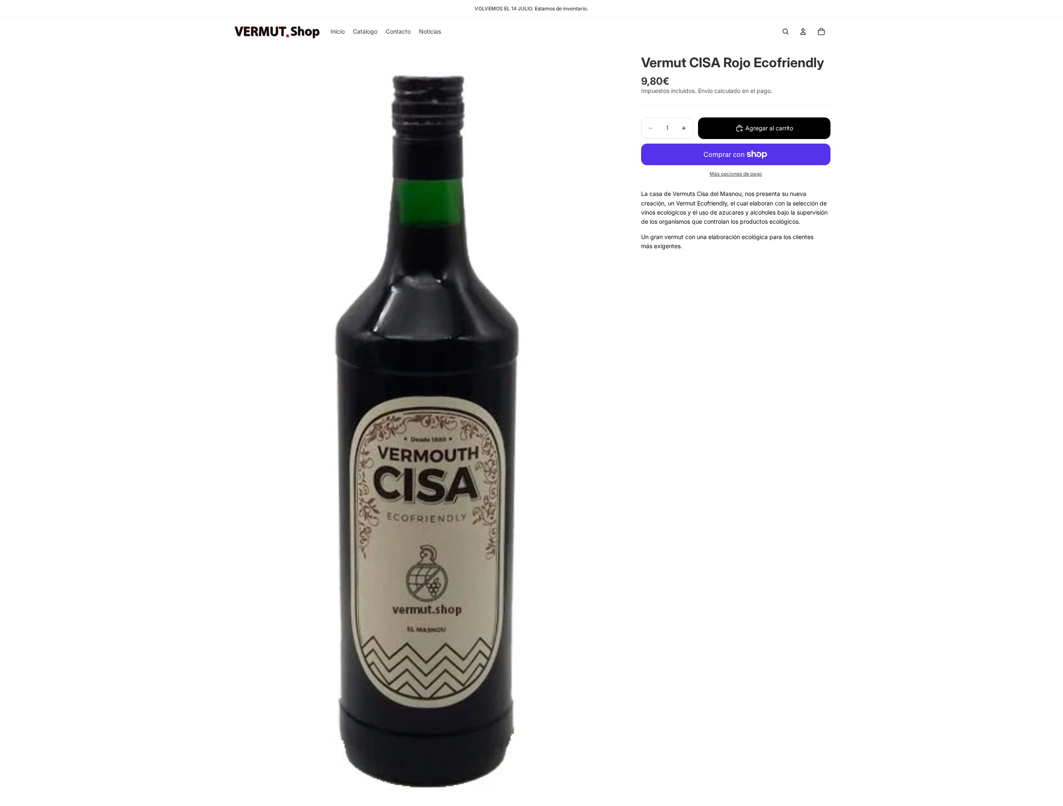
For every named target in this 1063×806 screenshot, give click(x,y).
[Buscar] (785, 31)
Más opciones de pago (736, 174)
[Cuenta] (803, 31)
